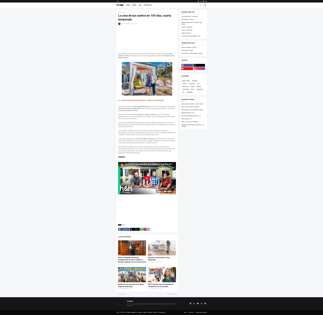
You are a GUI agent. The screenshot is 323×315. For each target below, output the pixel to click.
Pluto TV (156, 312)
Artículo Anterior (121, 294)
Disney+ (140, 312)
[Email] (148, 229)
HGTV (123, 12)
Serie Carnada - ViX (186, 118)
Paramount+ (162, 312)
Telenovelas (148, 5)
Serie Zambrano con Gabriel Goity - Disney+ (192, 109)
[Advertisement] (147, 39)
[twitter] (200, 1)
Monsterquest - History (187, 19)
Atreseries (194, 80)
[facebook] (198, 1)
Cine (140, 5)
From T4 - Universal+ (186, 30)
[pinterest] (206, 1)
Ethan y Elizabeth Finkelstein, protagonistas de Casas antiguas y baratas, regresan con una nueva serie (132, 260)
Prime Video (185, 89)
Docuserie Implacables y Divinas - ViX (191, 115)
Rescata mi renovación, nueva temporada (159, 259)
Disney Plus (185, 86)
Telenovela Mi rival (186, 33)
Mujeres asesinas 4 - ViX (187, 112)
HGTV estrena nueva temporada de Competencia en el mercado (160, 285)
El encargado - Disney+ (187, 50)
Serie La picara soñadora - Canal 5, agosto (192, 104)
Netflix (192, 86)
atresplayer (190, 92)
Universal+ (150, 312)
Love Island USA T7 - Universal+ (189, 16)
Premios (199, 86)
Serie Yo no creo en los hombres (189, 121)
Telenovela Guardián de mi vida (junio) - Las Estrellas (192, 125)
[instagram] (199, 68)
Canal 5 (184, 83)
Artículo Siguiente (172, 294)
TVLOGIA (122, 312)
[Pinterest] (144, 229)
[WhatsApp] (141, 229)
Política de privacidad (201, 312)
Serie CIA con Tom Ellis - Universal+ (190, 106)
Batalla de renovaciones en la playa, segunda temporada (131, 285)
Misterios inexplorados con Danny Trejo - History (191, 23)
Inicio (117, 1)
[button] (201, 5)
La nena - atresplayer (186, 27)
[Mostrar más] (151, 229)
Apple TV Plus (186, 80)
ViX (183, 92)
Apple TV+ (134, 312)
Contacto (191, 312)
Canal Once (192, 83)
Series (134, 5)
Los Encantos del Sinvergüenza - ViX (190, 36)
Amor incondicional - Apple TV (189, 47)
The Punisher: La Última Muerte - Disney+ (192, 53)
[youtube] (203, 1)
